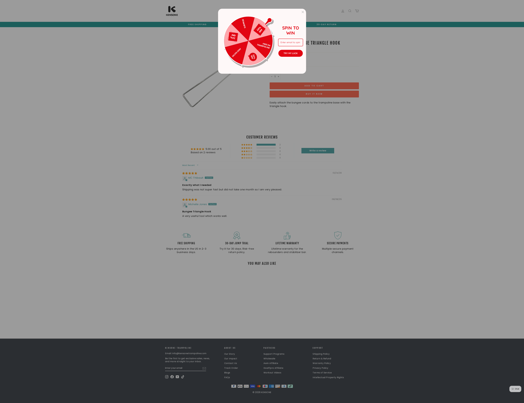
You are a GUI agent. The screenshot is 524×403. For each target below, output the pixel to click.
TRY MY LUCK (290, 53)
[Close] (303, 12)
